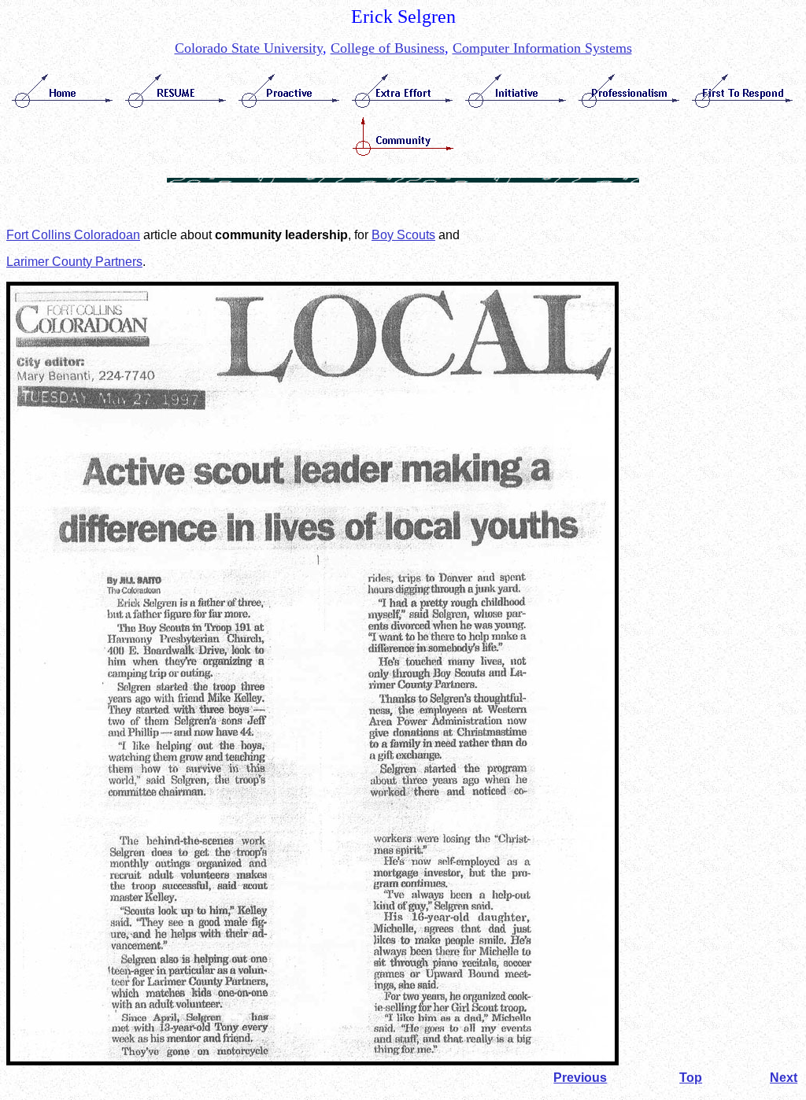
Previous (580, 1077)
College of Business (388, 48)
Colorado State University (249, 48)
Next (783, 1077)
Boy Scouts (403, 235)
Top (690, 1077)
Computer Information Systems (542, 48)
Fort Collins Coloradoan (73, 235)
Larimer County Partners (74, 261)
